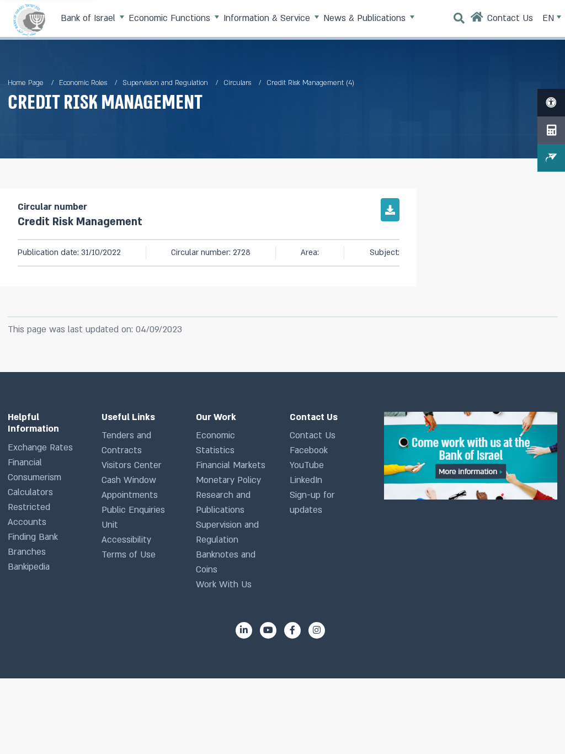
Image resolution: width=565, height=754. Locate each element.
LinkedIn (306, 480)
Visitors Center (132, 465)
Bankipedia (29, 567)
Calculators (30, 492)
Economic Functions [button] (171, 18)
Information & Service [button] (268, 18)
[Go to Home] (477, 20)
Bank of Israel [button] (89, 18)
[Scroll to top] (537, 726)
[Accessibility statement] (551, 102)
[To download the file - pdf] (390, 209)
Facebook (309, 450)
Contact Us (312, 435)
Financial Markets (230, 465)
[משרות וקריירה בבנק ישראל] (470, 456)
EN (549, 18)
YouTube (307, 465)
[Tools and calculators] (551, 130)
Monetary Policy (228, 480)
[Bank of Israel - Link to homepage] (29, 20)
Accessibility (126, 540)
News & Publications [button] (365, 18)
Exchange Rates (40, 448)
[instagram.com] (316, 630)
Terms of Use (129, 555)
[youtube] (268, 630)
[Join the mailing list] (551, 158)
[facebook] (292, 630)
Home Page (26, 83)
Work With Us (224, 584)
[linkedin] (244, 630)
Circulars (237, 83)
